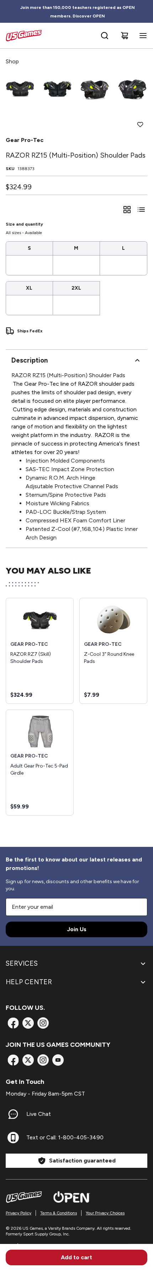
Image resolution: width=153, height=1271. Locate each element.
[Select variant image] (20, 88)
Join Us (76, 929)
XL (29, 288)
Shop (12, 61)
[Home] (24, 35)
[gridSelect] (127, 210)
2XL (76, 288)
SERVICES (22, 963)
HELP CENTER (29, 982)
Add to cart (76, 1257)
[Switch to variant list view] (141, 210)
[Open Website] (71, 1197)
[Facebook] (13, 1023)
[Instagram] (43, 1023)
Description (29, 360)
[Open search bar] (104, 35)
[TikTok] (58, 1060)
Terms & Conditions (58, 1213)
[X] (28, 1023)
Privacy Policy (18, 1213)
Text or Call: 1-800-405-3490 (65, 1137)
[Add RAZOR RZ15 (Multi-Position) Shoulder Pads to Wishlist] (140, 124)
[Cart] (124, 35)
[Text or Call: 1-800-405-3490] (13, 1137)
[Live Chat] (13, 1114)
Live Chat (38, 1114)
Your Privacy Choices (105, 1213)
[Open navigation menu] (141, 35)
